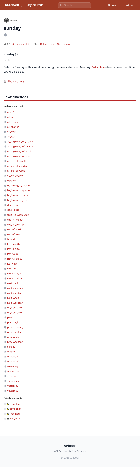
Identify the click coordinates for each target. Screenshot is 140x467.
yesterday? (13, 390)
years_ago (13, 376)
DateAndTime (47, 44)
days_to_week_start (18, 214)
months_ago (14, 273)
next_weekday (15, 302)
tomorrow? (13, 361)
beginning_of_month (18, 185)
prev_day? (12, 322)
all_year (11, 136)
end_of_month (15, 219)
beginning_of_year (17, 200)
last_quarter (13, 249)
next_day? (12, 283)
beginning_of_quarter (18, 190)
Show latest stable (22, 44)
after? (10, 112)
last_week (12, 254)
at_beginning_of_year (18, 156)
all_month (12, 122)
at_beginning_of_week (19, 151)
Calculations (63, 44)
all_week (11, 131)
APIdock (11, 5)
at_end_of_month (16, 161)
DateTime (98, 67)
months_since (14, 278)
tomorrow (12, 356)
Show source (15, 81)
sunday (11, 346)
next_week (13, 298)
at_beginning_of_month (20, 141)
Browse (112, 5)
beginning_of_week (17, 195)
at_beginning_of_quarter (20, 146)
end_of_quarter (15, 224)
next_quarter (14, 293)
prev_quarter (14, 332)
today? (11, 351)
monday (11, 268)
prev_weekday (15, 342)
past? (10, 317)
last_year (12, 263)
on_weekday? (14, 307)
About (129, 5)
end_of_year (13, 234)
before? (11, 180)
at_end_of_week (16, 170)
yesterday (12, 385)
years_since (13, 381)
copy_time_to (17, 404)
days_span (15, 408)
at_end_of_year (15, 175)
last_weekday (14, 258)
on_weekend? (14, 312)
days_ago (12, 205)
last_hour (15, 418)
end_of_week (14, 229)
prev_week (13, 337)
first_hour (15, 413)
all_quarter (13, 127)
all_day (11, 117)
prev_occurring (15, 327)
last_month (13, 244)
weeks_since (14, 371)
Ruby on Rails (34, 5)
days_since (13, 209)
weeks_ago (13, 366)
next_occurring (15, 288)
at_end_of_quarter (17, 166)
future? (11, 239)
